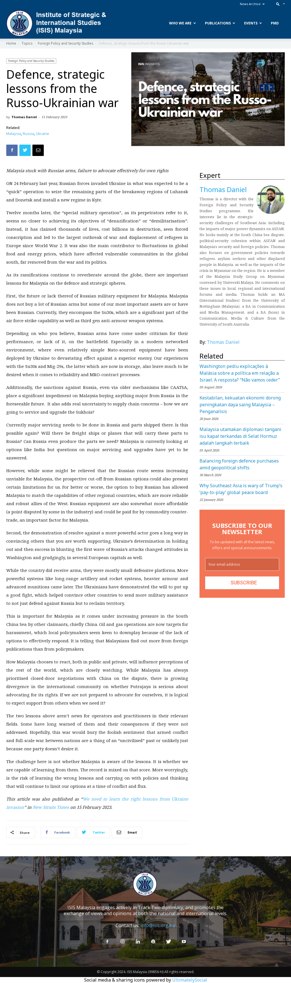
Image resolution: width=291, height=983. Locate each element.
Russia (28, 133)
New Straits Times (51, 807)
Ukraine (42, 133)
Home (11, 43)
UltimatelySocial (189, 980)
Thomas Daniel (24, 117)
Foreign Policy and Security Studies (65, 43)
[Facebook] (107, 941)
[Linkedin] (138, 941)
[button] (279, 4)
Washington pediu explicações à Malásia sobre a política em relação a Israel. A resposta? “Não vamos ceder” (239, 373)
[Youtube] (184, 941)
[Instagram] (122, 941)
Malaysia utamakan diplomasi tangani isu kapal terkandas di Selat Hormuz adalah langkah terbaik (240, 436)
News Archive (250, 4)
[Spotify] (153, 941)
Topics (27, 43)
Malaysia (13, 133)
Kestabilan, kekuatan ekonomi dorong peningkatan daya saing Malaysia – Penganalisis (240, 405)
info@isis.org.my (157, 925)
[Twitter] (168, 941)
